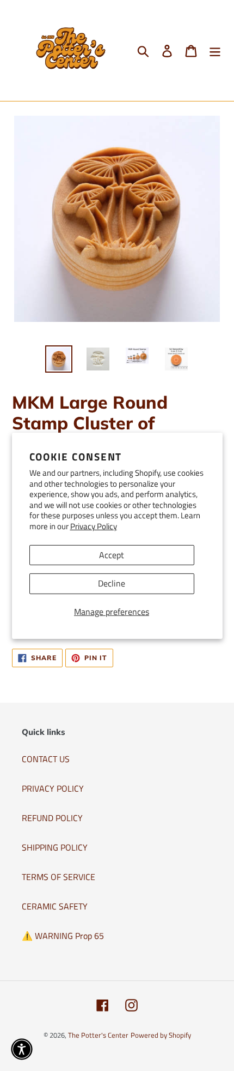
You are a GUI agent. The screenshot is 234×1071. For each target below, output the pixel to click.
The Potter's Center (98, 1035)
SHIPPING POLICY (55, 847)
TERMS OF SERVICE (58, 876)
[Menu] (215, 50)
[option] (58, 359)
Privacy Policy (93, 526)
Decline (111, 583)
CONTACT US (46, 758)
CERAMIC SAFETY (55, 906)
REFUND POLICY (52, 817)
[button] (22, 1049)
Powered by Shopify (161, 1035)
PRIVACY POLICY (53, 788)
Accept (111, 554)
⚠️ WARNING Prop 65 (63, 935)
